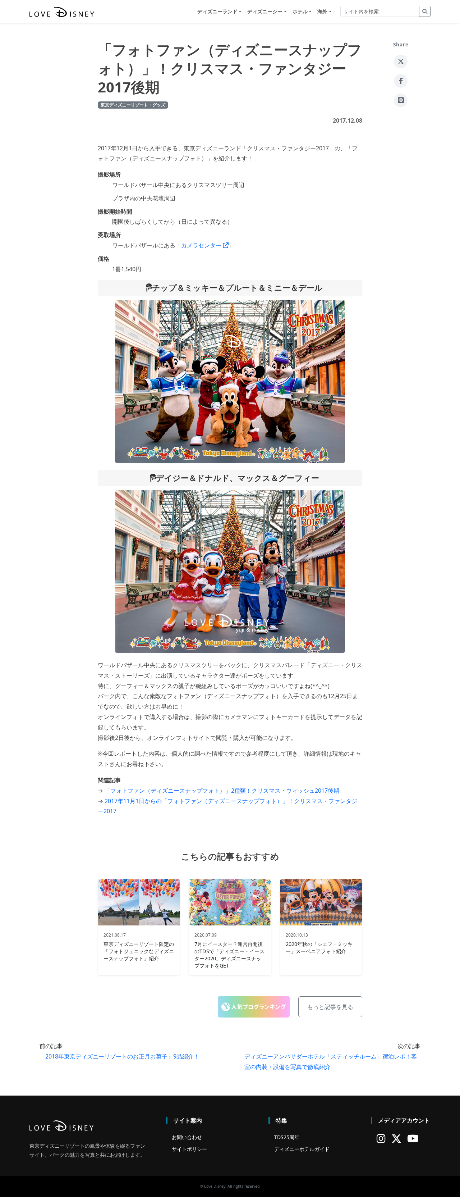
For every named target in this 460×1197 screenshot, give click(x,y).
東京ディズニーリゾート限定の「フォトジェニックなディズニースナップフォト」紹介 (139, 951)
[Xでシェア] (401, 61)
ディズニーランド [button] (217, 11)
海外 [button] (322, 11)
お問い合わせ (187, 1137)
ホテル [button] (300, 11)
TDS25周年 (286, 1137)
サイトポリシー (189, 1149)
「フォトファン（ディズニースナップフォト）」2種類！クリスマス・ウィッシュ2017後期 (222, 791)
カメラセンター (202, 245)
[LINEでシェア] (401, 100)
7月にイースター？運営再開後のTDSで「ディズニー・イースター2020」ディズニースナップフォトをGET (229, 955)
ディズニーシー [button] (264, 11)
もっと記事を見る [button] (330, 1007)
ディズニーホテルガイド (302, 1149)
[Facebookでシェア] (401, 81)
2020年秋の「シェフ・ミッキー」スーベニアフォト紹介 (319, 948)
